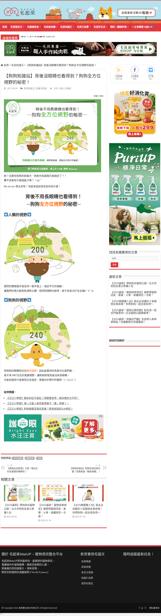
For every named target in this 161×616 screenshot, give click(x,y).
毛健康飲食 (33, 26)
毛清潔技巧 (16, 26)
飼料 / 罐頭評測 (118, 26)
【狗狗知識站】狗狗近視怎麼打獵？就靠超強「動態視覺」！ (85, 469)
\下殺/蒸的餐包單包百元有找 (37, 37)
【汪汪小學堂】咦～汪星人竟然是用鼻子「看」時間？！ (37, 403)
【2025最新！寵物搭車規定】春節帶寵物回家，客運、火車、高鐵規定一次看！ (134, 294)
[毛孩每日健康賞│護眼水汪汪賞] (54, 427)
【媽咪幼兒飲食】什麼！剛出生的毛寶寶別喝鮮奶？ (22, 469)
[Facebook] (139, 608)
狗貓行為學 (87, 578)
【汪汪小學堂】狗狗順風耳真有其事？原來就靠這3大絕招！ (39, 408)
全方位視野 (18, 458)
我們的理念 (87, 583)
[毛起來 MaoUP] (20, 11)
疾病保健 (86, 567)
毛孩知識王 (66, 26)
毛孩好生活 (99, 26)
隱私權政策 (154, 608)
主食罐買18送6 (142, 26)
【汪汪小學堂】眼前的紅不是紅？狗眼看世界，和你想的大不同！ (42, 398)
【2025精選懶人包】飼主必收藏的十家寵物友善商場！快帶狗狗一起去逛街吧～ (87, 509)
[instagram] (145, 608)
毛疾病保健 (50, 26)
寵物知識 (30, 458)
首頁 (4, 26)
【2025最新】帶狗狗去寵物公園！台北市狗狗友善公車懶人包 (19, 509)
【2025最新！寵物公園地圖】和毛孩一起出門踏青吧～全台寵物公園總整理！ (134, 312)
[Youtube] (142, 608)
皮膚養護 (86, 561)
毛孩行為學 (83, 26)
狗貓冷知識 (41, 88)
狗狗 (39, 458)
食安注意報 (87, 572)
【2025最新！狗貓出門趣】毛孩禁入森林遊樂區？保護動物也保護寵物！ (134, 320)
